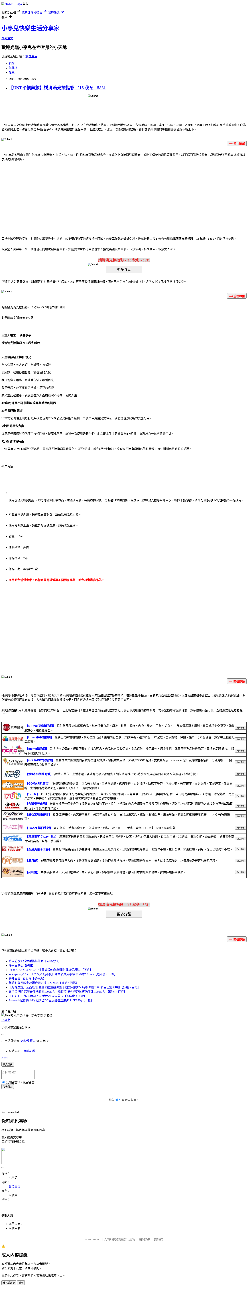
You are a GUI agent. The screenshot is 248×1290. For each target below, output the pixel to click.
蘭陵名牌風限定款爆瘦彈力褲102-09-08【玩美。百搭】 (44, 982)
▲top (4, 1057)
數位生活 (31, 56)
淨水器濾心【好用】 (22, 965)
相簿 (12, 63)
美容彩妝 (30, 1051)
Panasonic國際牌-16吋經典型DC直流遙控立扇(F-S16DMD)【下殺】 (51, 1000)
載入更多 (7, 1064)
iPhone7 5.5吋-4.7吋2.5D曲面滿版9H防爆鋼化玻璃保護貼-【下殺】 (51, 969)
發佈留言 (7, 1086)
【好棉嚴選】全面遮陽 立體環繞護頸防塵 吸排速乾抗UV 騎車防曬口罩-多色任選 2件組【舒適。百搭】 (74, 987)
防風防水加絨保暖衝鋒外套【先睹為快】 (35, 961)
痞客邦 (24, 1040)
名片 (12, 72)
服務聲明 (158, 1239)
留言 (33, 1040)
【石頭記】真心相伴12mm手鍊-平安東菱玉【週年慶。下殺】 (48, 996)
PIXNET (97, 1239)
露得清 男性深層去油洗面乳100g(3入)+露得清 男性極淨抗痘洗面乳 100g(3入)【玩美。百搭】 (68, 991)
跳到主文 (7, 38)
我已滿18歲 (9, 1282)
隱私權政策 (144, 1239)
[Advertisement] (93, 193)
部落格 (13, 68)
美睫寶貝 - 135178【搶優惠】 (27, 978)
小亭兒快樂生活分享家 (30, 28)
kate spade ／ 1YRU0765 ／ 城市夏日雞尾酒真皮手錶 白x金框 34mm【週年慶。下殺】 (63, 974)
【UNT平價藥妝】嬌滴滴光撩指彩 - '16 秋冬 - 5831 (57, 87)
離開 (21, 1282)
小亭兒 (5, 1020)
